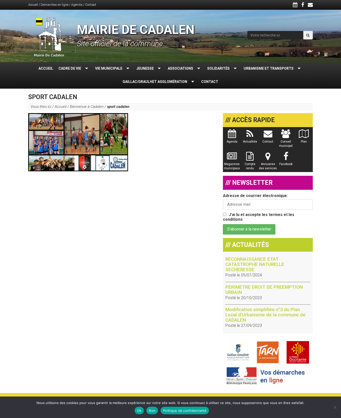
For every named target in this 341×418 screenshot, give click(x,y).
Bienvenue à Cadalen (87, 106)
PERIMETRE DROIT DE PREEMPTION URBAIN (264, 289)
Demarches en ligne (54, 4)
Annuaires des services (268, 166)
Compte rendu (250, 166)
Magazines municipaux (232, 166)
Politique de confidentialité (184, 411)
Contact (90, 4)
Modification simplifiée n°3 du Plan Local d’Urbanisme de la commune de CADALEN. (265, 315)
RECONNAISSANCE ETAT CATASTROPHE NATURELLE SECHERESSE (254, 264)
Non (152, 411)
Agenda (76, 4)
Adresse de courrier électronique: (255, 195)
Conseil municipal (286, 144)
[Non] (334, 407)
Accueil (33, 4)
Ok (139, 411)
